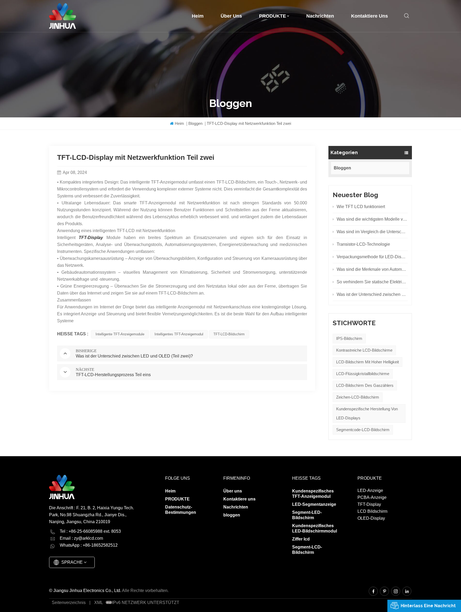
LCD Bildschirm (372, 511)
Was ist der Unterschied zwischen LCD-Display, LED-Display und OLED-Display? (372, 294)
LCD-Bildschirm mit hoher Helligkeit (367, 362)
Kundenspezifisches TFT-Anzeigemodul (313, 494)
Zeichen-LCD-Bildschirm (357, 397)
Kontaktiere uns (369, 16)
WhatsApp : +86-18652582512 (89, 545)
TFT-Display (369, 504)
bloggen (231, 515)
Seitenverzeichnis (69, 602)
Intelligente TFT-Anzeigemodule (120, 334)
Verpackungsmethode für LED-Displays (372, 257)
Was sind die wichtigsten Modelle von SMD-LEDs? (372, 219)
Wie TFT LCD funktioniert (361, 206)
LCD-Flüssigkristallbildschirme (362, 373)
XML (98, 602)
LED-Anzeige (370, 490)
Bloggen (195, 123)
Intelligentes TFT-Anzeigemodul (178, 334)
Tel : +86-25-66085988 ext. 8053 (90, 531)
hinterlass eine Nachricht (428, 605)
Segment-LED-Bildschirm (307, 515)
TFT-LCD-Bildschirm (229, 334)
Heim (198, 16)
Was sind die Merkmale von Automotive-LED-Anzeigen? (372, 269)
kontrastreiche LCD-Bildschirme (364, 350)
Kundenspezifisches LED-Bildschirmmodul (314, 528)
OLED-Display (371, 518)
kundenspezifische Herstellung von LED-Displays (367, 413)
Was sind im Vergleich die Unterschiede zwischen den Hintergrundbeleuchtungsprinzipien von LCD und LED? (372, 231)
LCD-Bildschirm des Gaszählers (365, 385)
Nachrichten (320, 16)
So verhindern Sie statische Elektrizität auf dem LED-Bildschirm (372, 282)
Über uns (231, 16)
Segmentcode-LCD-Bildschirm (363, 429)
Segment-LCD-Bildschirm (307, 550)
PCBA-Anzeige (372, 497)
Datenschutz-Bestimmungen (180, 510)
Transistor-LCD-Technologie (363, 244)
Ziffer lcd (301, 539)
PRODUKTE (272, 16)
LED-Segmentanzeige (314, 504)
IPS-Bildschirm (349, 338)
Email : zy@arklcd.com (81, 538)
